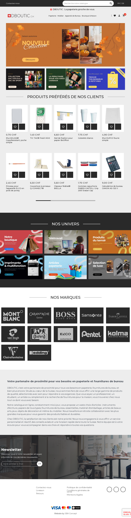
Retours (39, 493)
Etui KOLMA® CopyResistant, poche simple (16, 140)
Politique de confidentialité (79, 487)
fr (119, 3)
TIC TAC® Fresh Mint (40, 138)
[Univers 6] (21, 267)
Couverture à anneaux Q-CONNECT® (40, 187)
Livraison (40, 490)
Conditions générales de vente (78, 491)
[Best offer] (65, 79)
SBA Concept (71, 513)
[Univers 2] (65, 242)
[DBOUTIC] (20, 15)
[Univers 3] (21, 242)
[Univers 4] (109, 242)
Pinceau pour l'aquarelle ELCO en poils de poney (15, 188)
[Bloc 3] (65, 45)
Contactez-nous (12, 3)
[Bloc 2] (25, 79)
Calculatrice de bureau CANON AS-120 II (112, 187)
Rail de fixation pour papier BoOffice (63, 139)
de (123, 3)
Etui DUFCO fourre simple (110, 139)
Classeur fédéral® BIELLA (62, 187)
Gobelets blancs (85, 138)
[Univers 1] (109, 267)
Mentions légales (75, 495)
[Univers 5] (65, 267)
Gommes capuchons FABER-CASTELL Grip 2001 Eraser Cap (88, 188)
